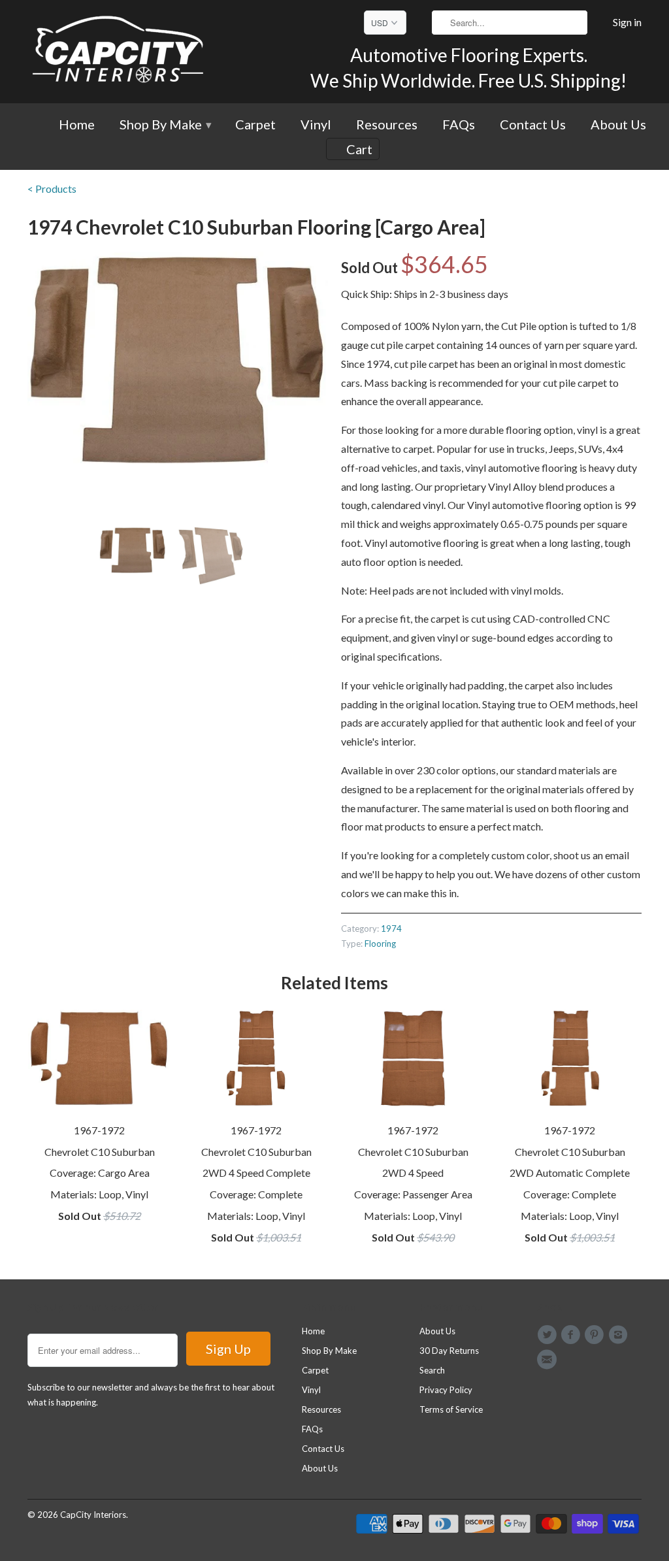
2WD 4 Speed (413, 1172)
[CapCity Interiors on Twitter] (549, 1335)
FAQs (458, 125)
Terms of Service (451, 1409)
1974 (391, 928)
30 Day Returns (449, 1350)
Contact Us (533, 125)
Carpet (255, 125)
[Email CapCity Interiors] (549, 1360)
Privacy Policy (445, 1390)
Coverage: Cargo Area (100, 1172)
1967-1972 (99, 1130)
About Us (618, 125)
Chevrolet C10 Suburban (99, 1151)
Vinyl (316, 125)
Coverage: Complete (256, 1194)
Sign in (627, 22)
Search (432, 1370)
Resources (386, 125)
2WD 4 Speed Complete (256, 1172)
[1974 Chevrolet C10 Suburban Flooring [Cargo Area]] (177, 359)
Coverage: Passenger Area (413, 1194)
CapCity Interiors (93, 1514)
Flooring (380, 943)
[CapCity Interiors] (118, 51)
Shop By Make (165, 125)
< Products (51, 188)
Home (77, 125)
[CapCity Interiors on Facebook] (572, 1335)
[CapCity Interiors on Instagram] (620, 1335)
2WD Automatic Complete (570, 1172)
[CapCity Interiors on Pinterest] (596, 1335)
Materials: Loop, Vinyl (99, 1194)
